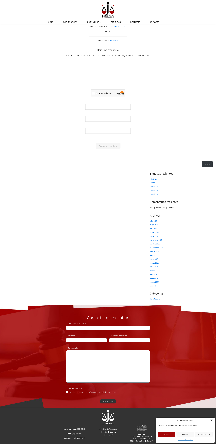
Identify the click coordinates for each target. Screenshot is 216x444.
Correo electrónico (108, 114)
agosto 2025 (154, 251)
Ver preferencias (204, 434)
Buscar (155, 160)
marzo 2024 (154, 282)
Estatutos (116, 22)
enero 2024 (154, 286)
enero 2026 (154, 236)
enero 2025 (154, 267)
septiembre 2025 (156, 247)
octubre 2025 (155, 244)
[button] (211, 421)
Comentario (108, 62)
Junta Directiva (94, 22)
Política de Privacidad (108, 429)
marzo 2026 (154, 232)
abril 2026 (153, 228)
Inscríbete (135, 22)
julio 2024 (153, 274)
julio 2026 (153, 221)
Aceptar (166, 434)
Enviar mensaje (108, 401)
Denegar (185, 434)
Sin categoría (113, 40)
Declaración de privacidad (185, 440)
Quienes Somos (70, 22)
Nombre (108, 102)
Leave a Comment (120, 26)
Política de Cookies (108, 432)
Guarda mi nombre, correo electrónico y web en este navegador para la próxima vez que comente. (110, 138)
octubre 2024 (155, 270)
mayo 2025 (154, 259)
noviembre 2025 (156, 240)
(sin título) (154, 179)
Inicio (50, 22)
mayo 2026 (154, 225)
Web (108, 126)
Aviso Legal (108, 435)
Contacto (154, 22)
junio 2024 (154, 278)
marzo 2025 (154, 263)
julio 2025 (153, 255)
